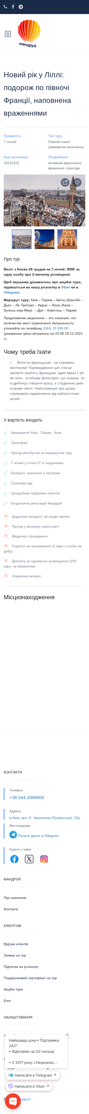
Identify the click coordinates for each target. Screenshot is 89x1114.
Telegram (11, 292)
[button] (78, 215)
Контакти (11, 909)
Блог (7, 1001)
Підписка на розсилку (21, 967)
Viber (65, 287)
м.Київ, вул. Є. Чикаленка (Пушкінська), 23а (44, 818)
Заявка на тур (15, 955)
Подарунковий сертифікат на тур (30, 978)
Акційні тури (13, 989)
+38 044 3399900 (26, 797)
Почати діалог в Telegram (38, 836)
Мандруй (23, 1099)
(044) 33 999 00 (55, 328)
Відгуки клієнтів (16, 944)
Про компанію (15, 898)
